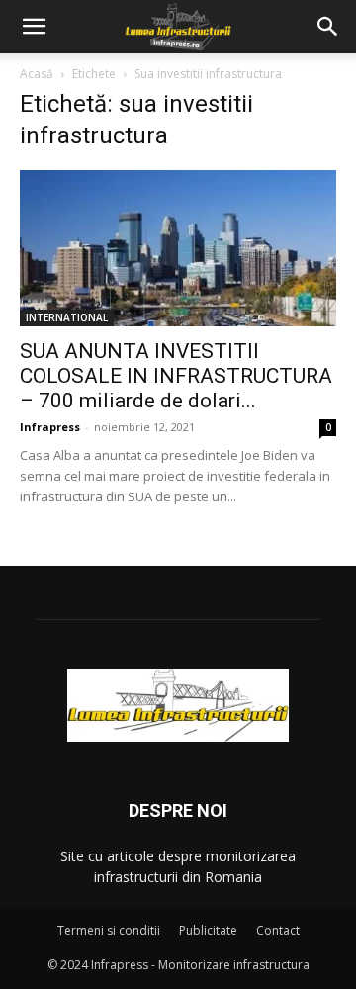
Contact (278, 930)
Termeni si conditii (108, 930)
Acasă (36, 73)
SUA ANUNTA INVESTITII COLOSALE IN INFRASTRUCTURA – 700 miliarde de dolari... (176, 375)
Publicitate (208, 930)
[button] (33, 26)
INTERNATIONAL (67, 317)
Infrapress (50, 426)
